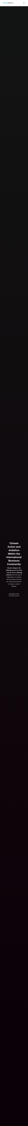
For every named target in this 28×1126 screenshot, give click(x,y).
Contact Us (14, 594)
